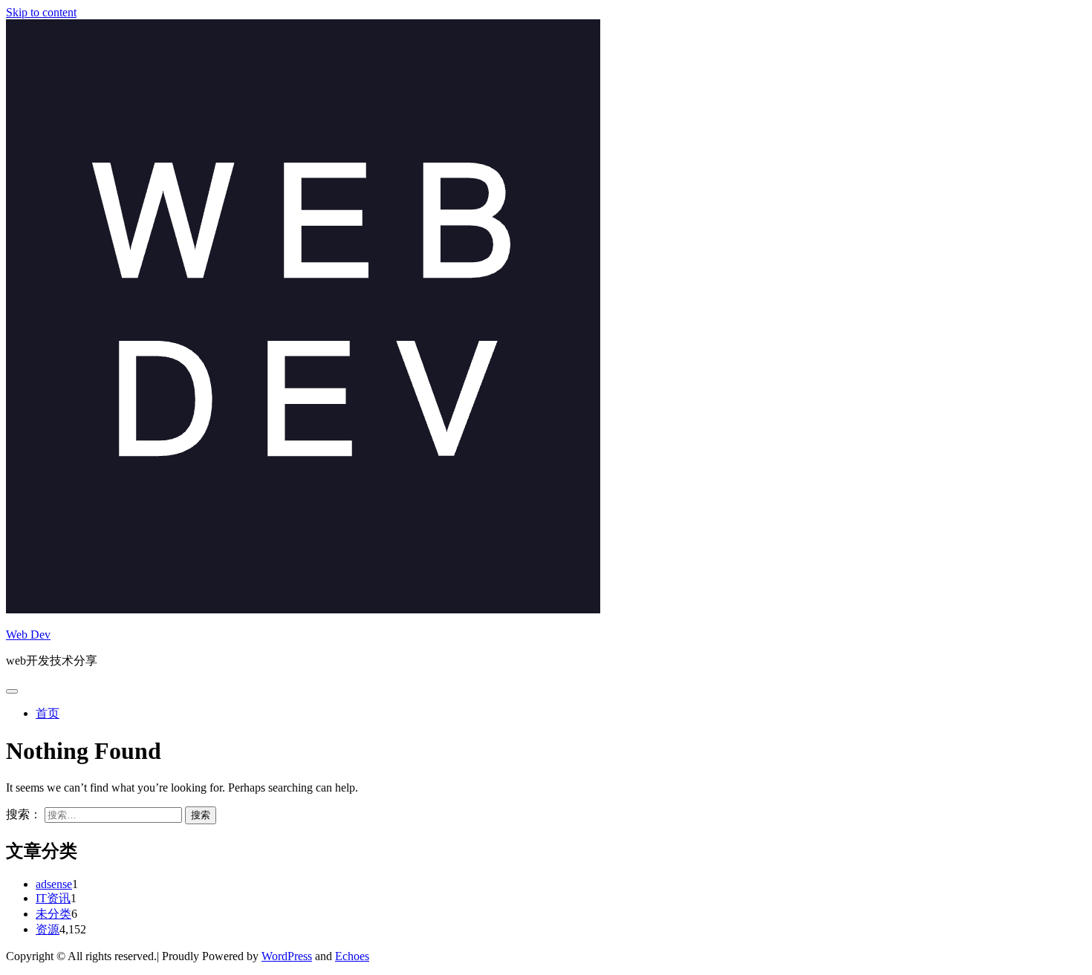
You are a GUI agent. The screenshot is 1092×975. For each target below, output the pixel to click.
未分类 (53, 913)
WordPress (286, 956)
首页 (47, 713)
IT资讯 (53, 898)
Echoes (352, 956)
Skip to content (41, 12)
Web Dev (28, 634)
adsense (54, 884)
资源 (47, 929)
